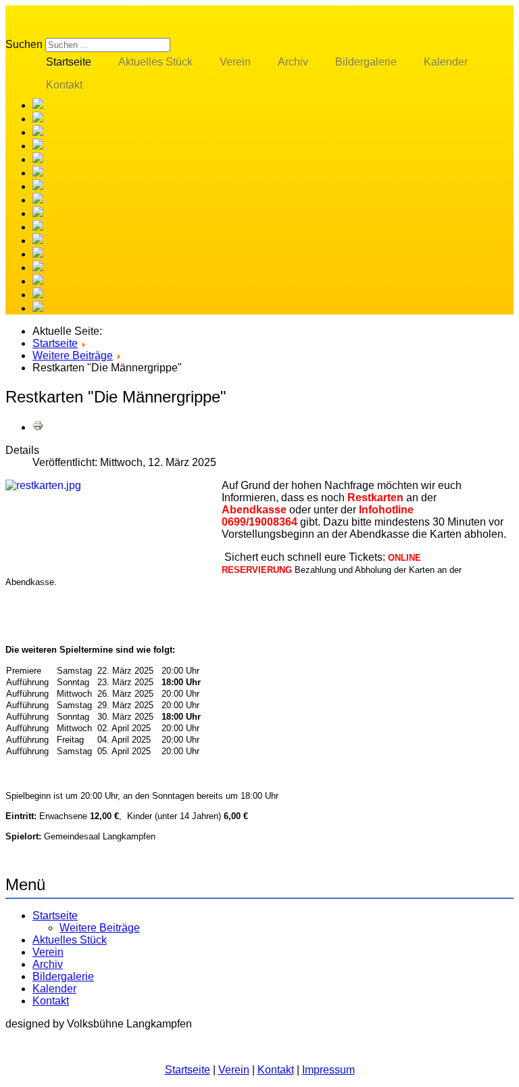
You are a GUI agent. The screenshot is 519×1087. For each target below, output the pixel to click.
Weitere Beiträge (99, 927)
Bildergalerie (366, 62)
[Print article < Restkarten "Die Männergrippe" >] (37, 427)
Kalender (446, 62)
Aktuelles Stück (155, 62)
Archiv (293, 62)
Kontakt (64, 85)
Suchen (24, 44)
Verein (235, 62)
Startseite (68, 62)
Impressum (328, 1070)
